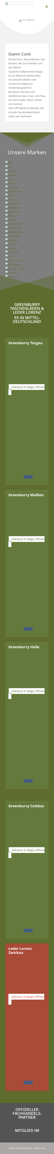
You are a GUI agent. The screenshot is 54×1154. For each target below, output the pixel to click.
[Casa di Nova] (27, 261)
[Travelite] (27, 175)
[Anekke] (27, 273)
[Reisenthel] (27, 212)
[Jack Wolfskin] (27, 224)
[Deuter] (27, 244)
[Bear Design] (27, 265)
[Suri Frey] (27, 187)
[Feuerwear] (27, 236)
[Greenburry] (27, 228)
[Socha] (27, 196)
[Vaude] (27, 171)
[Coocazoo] (27, 252)
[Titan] (27, 179)
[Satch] (27, 200)
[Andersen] (27, 277)
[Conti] (27, 257)
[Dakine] (27, 248)
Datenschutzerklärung (20, 1148)
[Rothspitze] (27, 208)
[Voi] (27, 167)
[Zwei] (27, 163)
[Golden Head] (27, 232)
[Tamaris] (27, 183)
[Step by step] (27, 192)
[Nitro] (27, 216)
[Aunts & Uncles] (27, 269)
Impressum (39, 1148)
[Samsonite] (27, 204)
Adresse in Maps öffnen (28, 387)
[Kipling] (27, 220)
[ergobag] (27, 240)
